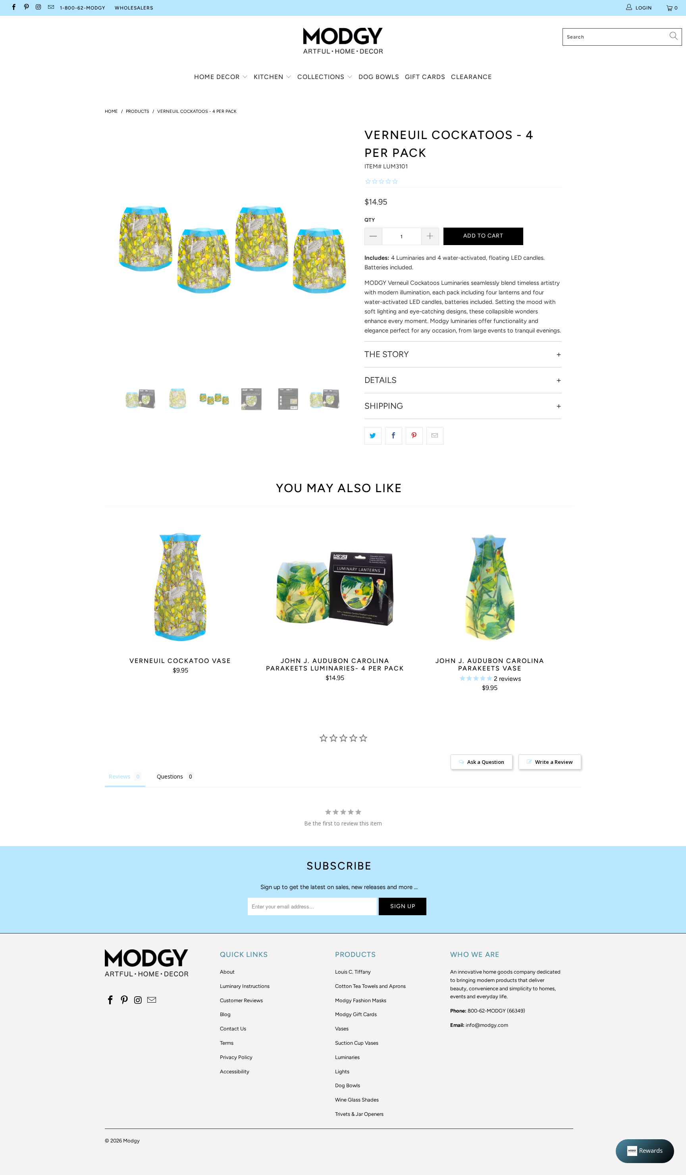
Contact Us (233, 1029)
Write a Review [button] (554, 761)
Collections (322, 77)
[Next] (347, 247)
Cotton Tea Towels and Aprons (370, 986)
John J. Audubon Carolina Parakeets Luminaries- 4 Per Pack (335, 585)
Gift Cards (425, 77)
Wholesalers (134, 8)
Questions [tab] (170, 776)
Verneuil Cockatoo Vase (180, 585)
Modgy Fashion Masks (360, 1000)
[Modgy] (343, 38)
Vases (342, 1029)
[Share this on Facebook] (393, 435)
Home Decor (218, 77)
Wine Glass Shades (357, 1100)
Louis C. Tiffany (353, 972)
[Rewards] (645, 1151)
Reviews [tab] (119, 776)
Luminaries (347, 1057)
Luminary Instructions (245, 986)
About (227, 972)
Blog (225, 1014)
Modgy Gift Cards (356, 1014)
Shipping (383, 406)
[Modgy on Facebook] (13, 8)
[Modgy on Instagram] (38, 8)
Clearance (471, 77)
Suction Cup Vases (356, 1043)
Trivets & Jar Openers (359, 1114)
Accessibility (234, 1072)
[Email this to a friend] (434, 435)
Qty (369, 220)
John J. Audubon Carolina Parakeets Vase (489, 585)
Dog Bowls (378, 77)
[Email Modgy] (50, 8)
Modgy (131, 1141)
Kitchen (269, 77)
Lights (342, 1072)
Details (380, 380)
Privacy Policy (236, 1057)
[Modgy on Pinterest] (25, 8)
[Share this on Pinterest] (414, 435)
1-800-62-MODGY (82, 8)
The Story (386, 354)
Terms (226, 1043)
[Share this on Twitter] (373, 435)
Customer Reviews (241, 1000)
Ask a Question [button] (485, 761)
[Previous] (118, 247)
